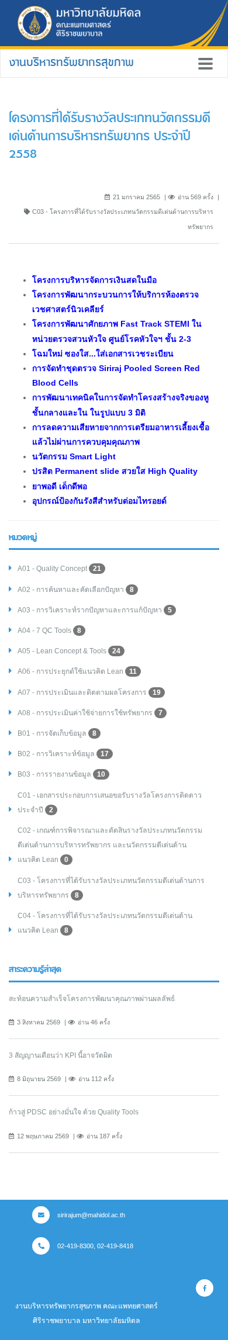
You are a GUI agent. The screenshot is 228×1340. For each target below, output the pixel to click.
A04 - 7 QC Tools (49, 630)
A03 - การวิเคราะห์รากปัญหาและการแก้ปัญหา (95, 610)
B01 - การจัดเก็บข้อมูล (57, 733)
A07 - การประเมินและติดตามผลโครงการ (89, 692)
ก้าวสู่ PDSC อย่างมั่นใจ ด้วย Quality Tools (74, 1112)
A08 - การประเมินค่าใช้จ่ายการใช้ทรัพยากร (90, 713)
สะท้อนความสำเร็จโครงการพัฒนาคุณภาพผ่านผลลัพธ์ (92, 999)
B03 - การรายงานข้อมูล (61, 774)
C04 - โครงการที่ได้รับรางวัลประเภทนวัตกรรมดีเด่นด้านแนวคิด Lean (105, 923)
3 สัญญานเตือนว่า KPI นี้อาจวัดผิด (60, 1055)
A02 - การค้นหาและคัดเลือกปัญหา (76, 590)
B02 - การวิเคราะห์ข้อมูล (63, 754)
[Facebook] (204, 1288)
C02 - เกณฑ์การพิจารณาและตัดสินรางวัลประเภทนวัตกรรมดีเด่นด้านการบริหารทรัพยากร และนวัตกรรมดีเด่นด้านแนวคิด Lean (110, 845)
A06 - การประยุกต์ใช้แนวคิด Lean (77, 671)
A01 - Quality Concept (59, 569)
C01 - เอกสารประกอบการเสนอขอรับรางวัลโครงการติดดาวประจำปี (110, 802)
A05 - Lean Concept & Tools (69, 651)
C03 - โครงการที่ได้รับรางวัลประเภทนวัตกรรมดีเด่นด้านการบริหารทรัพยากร (111, 888)
